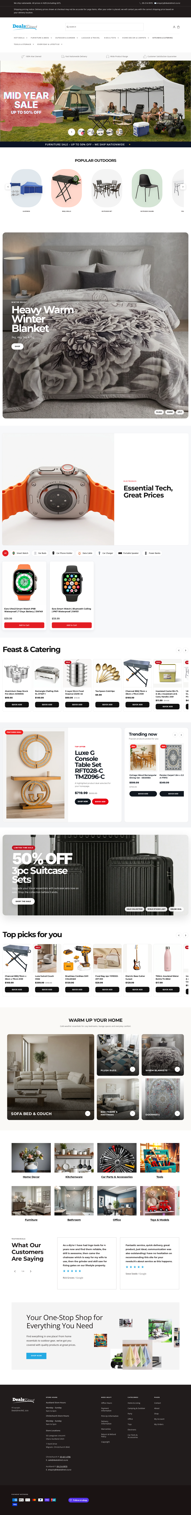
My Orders (158, 1424)
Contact (157, 1403)
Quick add (17, 705)
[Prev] (15, 1271)
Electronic (132, 1429)
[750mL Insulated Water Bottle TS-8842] (167, 958)
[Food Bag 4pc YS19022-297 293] (107, 958)
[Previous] (8, 187)
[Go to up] (187, 1511)
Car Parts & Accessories (117, 1177)
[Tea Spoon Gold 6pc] (107, 673)
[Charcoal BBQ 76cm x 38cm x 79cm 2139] (137, 673)
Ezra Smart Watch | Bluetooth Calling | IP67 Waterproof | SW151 (71, 610)
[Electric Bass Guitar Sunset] (137, 958)
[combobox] (104, 27)
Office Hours (106, 1403)
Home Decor (31, 1177)
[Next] (183, 187)
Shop (156, 1413)
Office (117, 1219)
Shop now (83, 801)
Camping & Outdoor (136, 1408)
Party (130, 1413)
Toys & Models (159, 1219)
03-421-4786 (65, 1457)
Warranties (106, 1429)
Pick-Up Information (109, 1416)
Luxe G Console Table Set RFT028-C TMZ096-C (89, 764)
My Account (159, 1419)
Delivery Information (106, 1422)
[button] (174, 27)
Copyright (105, 1442)
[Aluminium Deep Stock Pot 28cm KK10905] (17, 673)
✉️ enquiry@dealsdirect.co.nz (167, 3)
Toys (130, 1424)
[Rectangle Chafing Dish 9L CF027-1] (47, 673)
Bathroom (74, 1219)
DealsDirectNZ (18, 1410)
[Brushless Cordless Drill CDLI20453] (77, 958)
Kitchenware (74, 1177)
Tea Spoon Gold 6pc (105, 691)
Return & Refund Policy (108, 1435)
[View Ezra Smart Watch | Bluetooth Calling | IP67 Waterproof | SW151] (72, 583)
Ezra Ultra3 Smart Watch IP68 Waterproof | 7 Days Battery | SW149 (23, 610)
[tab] (5, 553)
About (156, 1408)
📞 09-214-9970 (146, 3)
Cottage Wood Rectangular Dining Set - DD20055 (143, 776)
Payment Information (106, 1409)
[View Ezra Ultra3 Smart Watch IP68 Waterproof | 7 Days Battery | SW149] (24, 583)
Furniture (31, 1219)
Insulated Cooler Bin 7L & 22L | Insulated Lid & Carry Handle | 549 (167, 694)
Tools (159, 1177)
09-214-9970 (62, 1466)
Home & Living (134, 1403)
